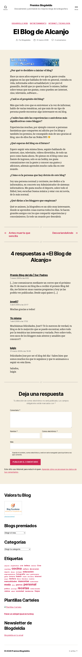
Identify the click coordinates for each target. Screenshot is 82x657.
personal (29, 584)
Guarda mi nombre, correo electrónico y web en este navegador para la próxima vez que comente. (42, 454)
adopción (7, 566)
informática (30, 576)
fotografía (20, 574)
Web (11, 442)
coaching (7, 569)
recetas (23, 588)
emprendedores (9, 574)
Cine (39, 565)
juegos (6, 579)
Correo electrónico (50, 431)
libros (19, 579)
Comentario (15, 410)
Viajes (37, 591)
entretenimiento (38, 23)
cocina (17, 568)
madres (31, 579)
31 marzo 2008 (43, 40)
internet (38, 576)
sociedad (20, 591)
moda (7, 584)
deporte (7, 572)
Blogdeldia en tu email (13, 635)
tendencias (29, 591)
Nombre (14, 431)
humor (19, 576)
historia (12, 576)
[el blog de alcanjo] (41, 62)
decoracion (34, 569)
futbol (27, 574)
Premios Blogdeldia (41, 5)
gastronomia (34, 574)
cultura (26, 569)
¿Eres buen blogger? (9, 516)
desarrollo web (20, 23)
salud (13, 591)
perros (19, 585)
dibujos (13, 572)
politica (7, 589)
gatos (6, 576)
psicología (14, 589)
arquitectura (15, 566)
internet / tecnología (59, 23)
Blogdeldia (26, 40)
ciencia (33, 566)
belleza (27, 566)
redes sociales (35, 589)
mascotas (23, 581)
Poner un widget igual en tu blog (19, 614)
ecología (19, 572)
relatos (7, 591)
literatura (25, 579)
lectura (12, 578)
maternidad (34, 581)
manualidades (10, 581)
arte (21, 566)
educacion (28, 571)
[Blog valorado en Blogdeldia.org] (13, 508)
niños (13, 585)
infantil (24, 576)
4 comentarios (60, 40)
